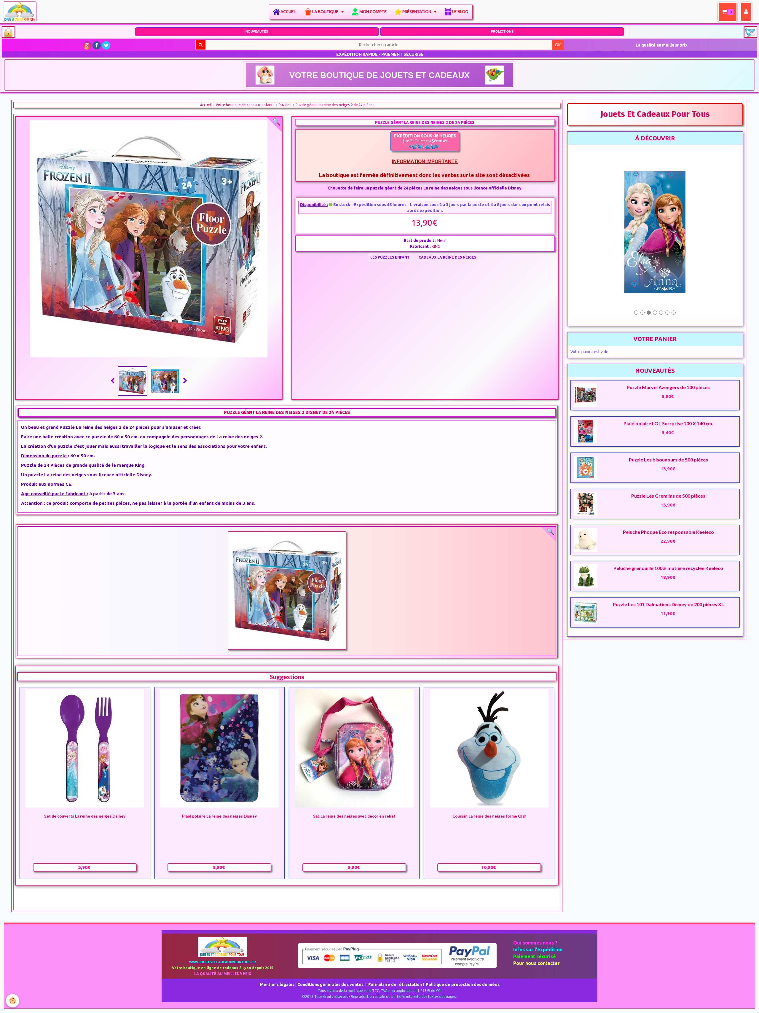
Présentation (417, 11)
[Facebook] (97, 45)
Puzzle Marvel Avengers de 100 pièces (668, 336)
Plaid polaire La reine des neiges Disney (219, 816)
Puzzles (285, 105)
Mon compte (373, 11)
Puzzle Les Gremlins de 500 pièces (668, 445)
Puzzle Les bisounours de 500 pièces (668, 409)
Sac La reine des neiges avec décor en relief (354, 816)
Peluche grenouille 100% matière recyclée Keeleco (668, 517)
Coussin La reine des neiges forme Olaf (489, 816)
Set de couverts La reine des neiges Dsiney (84, 816)
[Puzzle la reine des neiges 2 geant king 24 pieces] (286, 590)
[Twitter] (106, 45)
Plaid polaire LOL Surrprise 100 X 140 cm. (668, 372)
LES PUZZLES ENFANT (390, 257)
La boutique (325, 11)
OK (558, 44)
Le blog (460, 11)
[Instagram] (87, 45)
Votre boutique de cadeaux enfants (245, 105)
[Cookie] (12, 1000)
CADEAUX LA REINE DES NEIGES (447, 257)
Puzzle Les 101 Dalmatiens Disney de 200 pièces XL (668, 553)
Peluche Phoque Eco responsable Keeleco (668, 481)
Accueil (288, 11)
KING (436, 246)
